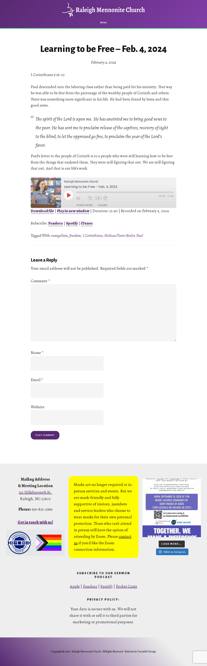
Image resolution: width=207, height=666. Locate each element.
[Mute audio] (81, 198)
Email (37, 380)
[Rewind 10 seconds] (90, 198)
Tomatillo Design (146, 651)
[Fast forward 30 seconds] (108, 198)
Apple (75, 586)
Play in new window (73, 211)
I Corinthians (93, 235)
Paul (139, 235)
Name (37, 352)
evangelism (59, 235)
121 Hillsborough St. (35, 492)
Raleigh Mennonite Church (103, 10)
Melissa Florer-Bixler (119, 235)
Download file (42, 211)
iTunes (87, 223)
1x (98, 198)
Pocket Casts (126, 586)
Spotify (72, 223)
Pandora (55, 223)
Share (103, 205)
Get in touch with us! (35, 522)
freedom (75, 235)
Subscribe (85, 205)
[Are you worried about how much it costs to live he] (172, 508)
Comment (40, 281)
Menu (103, 23)
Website (37, 407)
